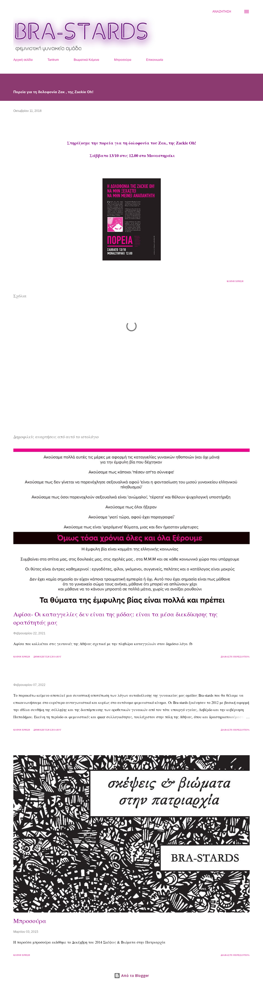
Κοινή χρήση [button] (235, 281)
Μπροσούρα (122, 60)
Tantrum (53, 60)
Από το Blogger (134, 975)
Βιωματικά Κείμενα (86, 60)
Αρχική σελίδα (23, 60)
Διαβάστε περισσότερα (235, 656)
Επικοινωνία (154, 60)
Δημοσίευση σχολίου (47, 656)
